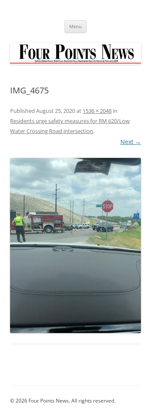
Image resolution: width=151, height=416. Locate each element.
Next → (130, 142)
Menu (75, 26)
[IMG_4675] (75, 245)
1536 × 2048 (97, 111)
